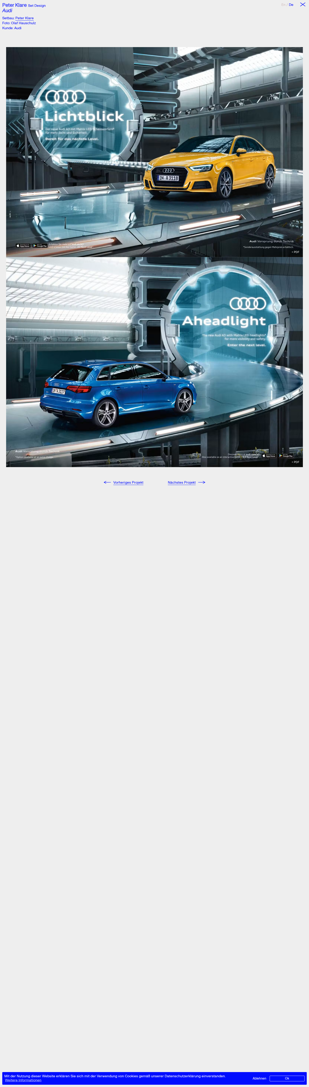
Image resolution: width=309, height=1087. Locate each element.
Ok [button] (287, 1078)
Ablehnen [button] (259, 1078)
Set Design (37, 5)
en (283, 4)
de (291, 4)
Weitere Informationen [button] (23, 1080)
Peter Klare (14, 4)
